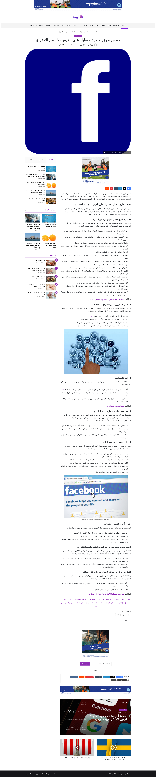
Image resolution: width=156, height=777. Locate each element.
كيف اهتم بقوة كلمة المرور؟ (115, 406)
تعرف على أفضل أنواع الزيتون (37, 276)
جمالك (91, 25)
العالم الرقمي (78, 35)
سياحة (68, 25)
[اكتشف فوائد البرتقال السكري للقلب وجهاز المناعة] (51, 185)
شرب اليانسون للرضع (39, 260)
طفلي (62, 25)
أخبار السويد (116, 25)
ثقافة (74, 25)
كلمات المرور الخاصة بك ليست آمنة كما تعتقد (110, 717)
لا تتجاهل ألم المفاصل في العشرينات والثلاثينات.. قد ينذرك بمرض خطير (33, 226)
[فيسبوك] (129, 188)
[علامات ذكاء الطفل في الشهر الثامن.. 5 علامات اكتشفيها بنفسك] (51, 271)
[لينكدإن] (120, 188)
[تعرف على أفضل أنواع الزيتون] (51, 279)
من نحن (50, 773)
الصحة (85, 25)
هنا (92, 316)
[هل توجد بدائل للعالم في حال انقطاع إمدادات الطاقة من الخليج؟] (51, 193)
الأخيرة (51, 160)
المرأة (109, 25)
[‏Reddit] (107, 188)
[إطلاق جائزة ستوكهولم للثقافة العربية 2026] (51, 169)
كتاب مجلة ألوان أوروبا (41, 773)
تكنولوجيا (48, 25)
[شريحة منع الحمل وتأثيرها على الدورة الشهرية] (51, 295)
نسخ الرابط (85, 663)
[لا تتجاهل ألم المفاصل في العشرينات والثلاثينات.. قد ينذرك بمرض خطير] (51, 177)
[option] (95, 717)
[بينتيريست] (111, 188)
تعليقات (30, 160)
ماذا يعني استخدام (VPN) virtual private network (106, 594)
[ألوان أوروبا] (78, 17)
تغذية (96, 25)
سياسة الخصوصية (30, 773)
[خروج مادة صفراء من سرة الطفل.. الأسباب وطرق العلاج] (51, 287)
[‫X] (124, 188)
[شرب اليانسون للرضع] (51, 263)
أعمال (79, 25)
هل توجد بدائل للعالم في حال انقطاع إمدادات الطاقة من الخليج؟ (33, 245)
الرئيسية (124, 25)
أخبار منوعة (56, 25)
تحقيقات (103, 25)
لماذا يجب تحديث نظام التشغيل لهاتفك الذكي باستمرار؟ (106, 299)
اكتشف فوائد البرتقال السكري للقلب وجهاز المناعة (50, 245)
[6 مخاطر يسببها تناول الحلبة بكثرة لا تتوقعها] (51, 201)
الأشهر (41, 160)
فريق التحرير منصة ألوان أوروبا (87, 45)
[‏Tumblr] (116, 188)
